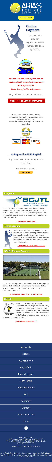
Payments (26, 401)
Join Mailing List (26, 414)
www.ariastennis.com (35, 117)
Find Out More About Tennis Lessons (31, 246)
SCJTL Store (26, 360)
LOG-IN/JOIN (26, 18)
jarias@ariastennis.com (26, 443)
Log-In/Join (26, 367)
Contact (26, 407)
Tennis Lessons (26, 374)
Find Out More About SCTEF (26, 321)
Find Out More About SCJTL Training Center (26, 294)
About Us (26, 347)
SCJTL (26, 354)
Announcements (26, 387)
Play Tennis (26, 381)
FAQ (26, 394)
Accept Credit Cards (26, 137)
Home (26, 421)
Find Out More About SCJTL (26, 221)
